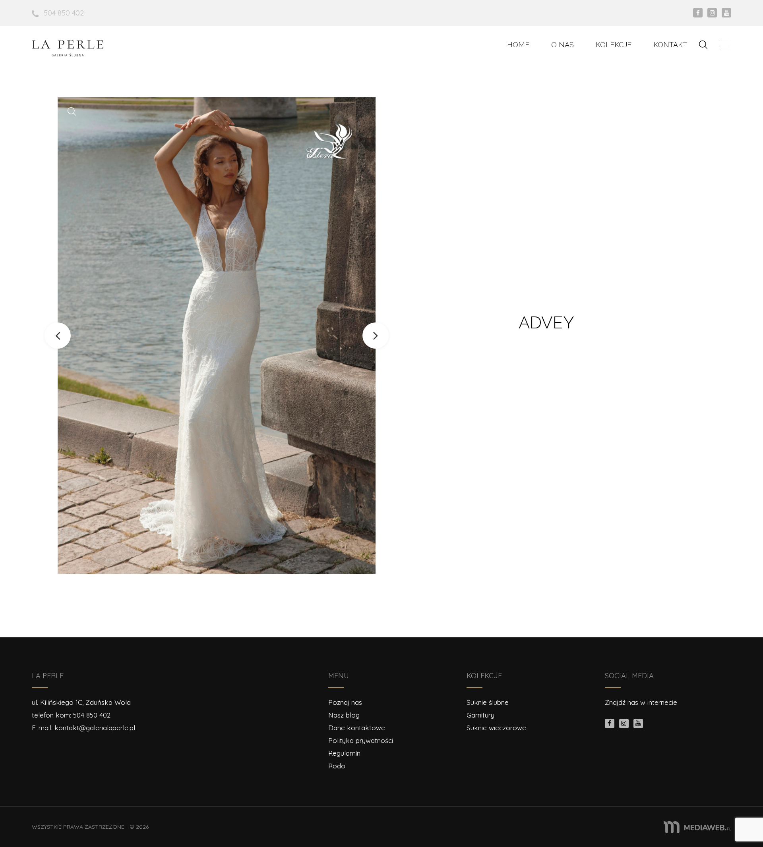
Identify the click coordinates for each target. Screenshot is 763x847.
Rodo (336, 766)
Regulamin (344, 753)
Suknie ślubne (488, 702)
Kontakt (670, 45)
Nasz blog (344, 715)
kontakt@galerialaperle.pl (94, 728)
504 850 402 (64, 12)
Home (518, 45)
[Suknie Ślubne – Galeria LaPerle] (67, 48)
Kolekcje (613, 45)
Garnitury (480, 715)
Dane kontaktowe (356, 728)
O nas (562, 45)
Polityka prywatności (360, 740)
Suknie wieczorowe (496, 728)
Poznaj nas (345, 702)
